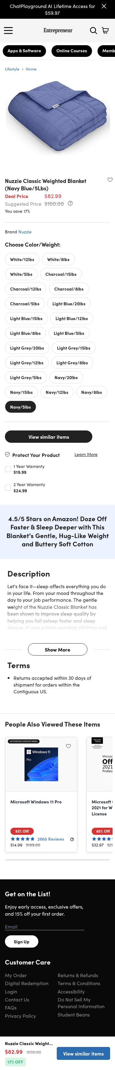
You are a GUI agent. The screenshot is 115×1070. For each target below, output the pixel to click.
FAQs (11, 1007)
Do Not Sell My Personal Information (81, 1002)
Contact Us (17, 999)
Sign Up (21, 941)
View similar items (49, 436)
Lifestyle (12, 69)
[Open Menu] (10, 30)
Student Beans (74, 1014)
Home (31, 69)
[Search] (93, 30)
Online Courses (71, 50)
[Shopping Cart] (105, 30)
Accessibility (71, 991)
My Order (16, 975)
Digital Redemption (26, 983)
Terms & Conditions (79, 983)
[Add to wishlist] (110, 179)
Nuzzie (25, 231)
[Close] (104, 6)
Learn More (86, 454)
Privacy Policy (20, 1015)
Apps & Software (24, 50)
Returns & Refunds (78, 975)
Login (11, 991)
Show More (57, 649)
